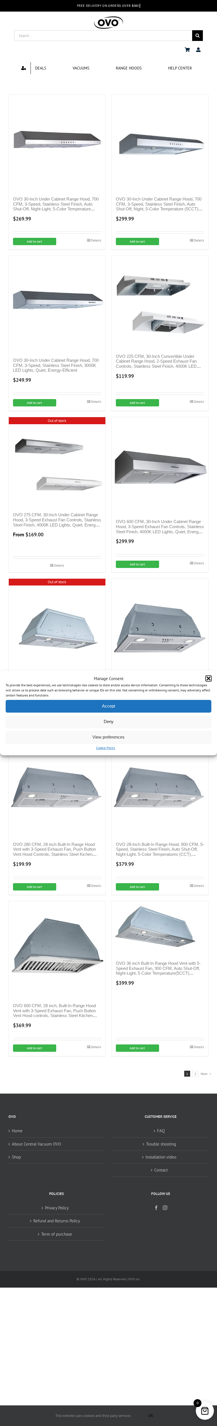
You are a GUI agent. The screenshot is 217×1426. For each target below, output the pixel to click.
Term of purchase (56, 1234)
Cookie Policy (105, 748)
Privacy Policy (57, 1208)
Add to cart (34, 241)
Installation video (161, 1157)
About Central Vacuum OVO (36, 1144)
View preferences (108, 737)
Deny (109, 721)
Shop (16, 1157)
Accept (108, 706)
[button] (208, 678)
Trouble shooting (161, 1144)
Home (17, 1130)
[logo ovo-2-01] (108, 17)
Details (96, 240)
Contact (161, 1170)
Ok (150, 1415)
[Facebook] (156, 1207)
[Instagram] (165, 1207)
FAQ (161, 1130)
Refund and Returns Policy (56, 1220)
